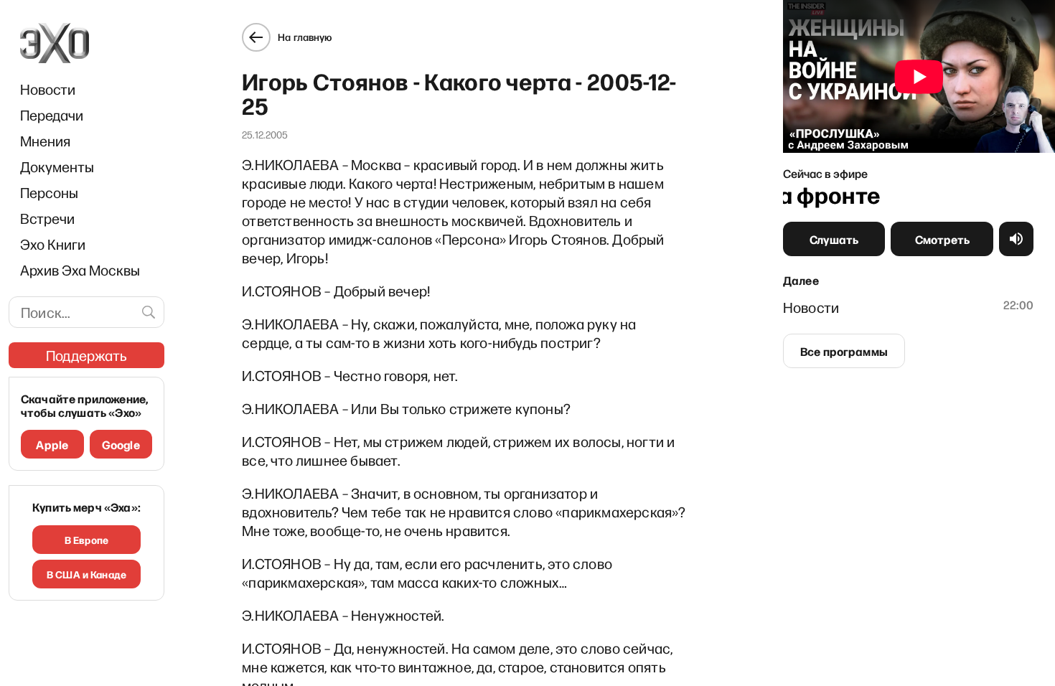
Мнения (45, 140)
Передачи (51, 114)
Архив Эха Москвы (80, 269)
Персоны (49, 192)
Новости (47, 89)
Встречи (47, 218)
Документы (57, 166)
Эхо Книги (52, 244)
